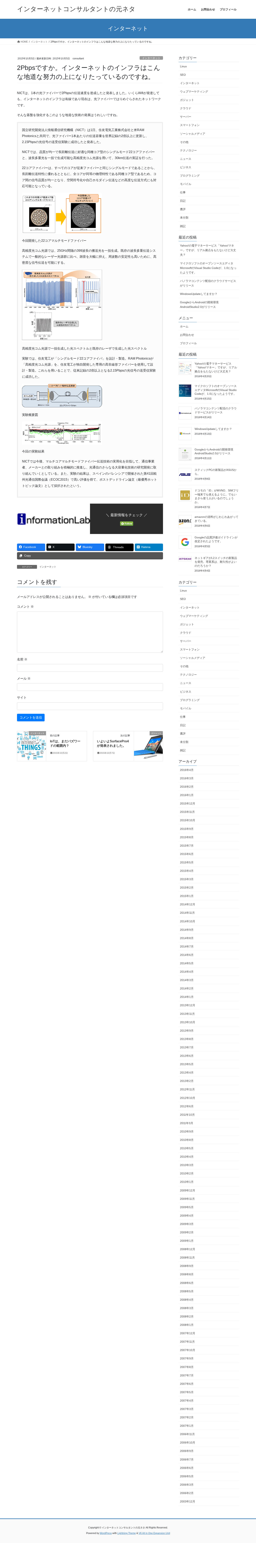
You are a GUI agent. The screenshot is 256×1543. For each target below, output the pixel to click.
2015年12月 (187, 803)
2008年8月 (187, 1274)
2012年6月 (187, 1106)
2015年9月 (187, 828)
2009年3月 (187, 1224)
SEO (183, 74)
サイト (22, 697)
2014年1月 (187, 996)
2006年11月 (187, 1434)
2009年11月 (187, 1198)
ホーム (184, 326)
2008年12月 (187, 1249)
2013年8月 (187, 1039)
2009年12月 (187, 1190)
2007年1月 (187, 1425)
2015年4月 (187, 870)
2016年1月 (187, 795)
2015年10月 (187, 820)
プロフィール (188, 343)
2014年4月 (187, 971)
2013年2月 (187, 1081)
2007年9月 (187, 1358)
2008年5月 (187, 1291)
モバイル (185, 184)
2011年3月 (186, 1123)
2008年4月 (187, 1299)
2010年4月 (187, 1156)
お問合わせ (187, 334)
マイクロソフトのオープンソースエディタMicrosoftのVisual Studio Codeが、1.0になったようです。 (208, 268)
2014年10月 (187, 921)
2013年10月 (187, 1022)
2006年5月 (187, 1476)
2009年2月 (187, 1232)
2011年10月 (187, 1114)
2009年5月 (187, 1207)
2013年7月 (187, 1047)
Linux (183, 66)
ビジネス (185, 167)
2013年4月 (187, 1072)
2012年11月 (187, 1089)
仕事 (183, 192)
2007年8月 (187, 1367)
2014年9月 (187, 929)
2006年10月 (187, 1442)
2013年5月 (187, 1064)
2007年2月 (187, 1417)
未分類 (184, 217)
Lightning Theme (126, 1533)
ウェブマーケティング (194, 91)
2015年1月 (187, 896)
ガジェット (187, 99)
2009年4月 (187, 1215)
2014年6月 (187, 954)
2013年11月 (187, 1013)
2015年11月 (187, 811)
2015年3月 (187, 879)
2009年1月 (187, 1240)
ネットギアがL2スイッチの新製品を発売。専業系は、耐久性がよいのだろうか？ (216, 561)
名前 (22, 659)
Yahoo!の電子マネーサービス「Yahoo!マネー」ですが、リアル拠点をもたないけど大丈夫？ (208, 250)
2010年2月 (187, 1173)
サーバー (185, 116)
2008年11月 (187, 1257)
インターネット (151, 58)
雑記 (183, 226)
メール (24, 678)
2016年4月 (187, 770)
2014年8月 (187, 938)
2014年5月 (187, 963)
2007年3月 (187, 1409)
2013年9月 (187, 1030)
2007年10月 (187, 1350)
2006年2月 (187, 1493)
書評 (183, 209)
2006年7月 (187, 1459)
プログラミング (190, 175)
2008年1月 (187, 1324)
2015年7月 (187, 845)
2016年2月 (187, 786)
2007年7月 (187, 1375)
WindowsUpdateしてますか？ (198, 293)
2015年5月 (187, 862)
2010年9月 (187, 1131)
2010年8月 (187, 1139)
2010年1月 (187, 1181)
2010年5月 (187, 1148)
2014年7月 (187, 946)
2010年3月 (187, 1165)
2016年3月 (187, 778)
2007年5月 (187, 1392)
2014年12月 (187, 904)
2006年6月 (187, 1467)
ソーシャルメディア (192, 133)
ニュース (185, 158)
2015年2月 (187, 887)
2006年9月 (187, 1451)
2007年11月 (187, 1341)
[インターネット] (31, 746)
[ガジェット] (148, 746)
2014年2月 (187, 988)
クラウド (185, 108)
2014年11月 (187, 912)
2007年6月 (187, 1383)
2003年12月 (187, 1501)
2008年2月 (187, 1316)
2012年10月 (187, 1098)
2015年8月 (187, 837)
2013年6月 (187, 1055)
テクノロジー (188, 150)
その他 (184, 142)
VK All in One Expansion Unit (154, 1533)
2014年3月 (187, 980)
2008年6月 (187, 1283)
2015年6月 (187, 854)
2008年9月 (187, 1266)
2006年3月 (187, 1484)
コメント (25, 606)
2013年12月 (187, 1005)
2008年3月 (187, 1308)
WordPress (106, 1533)
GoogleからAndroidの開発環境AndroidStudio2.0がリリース (199, 304)
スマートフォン (190, 125)
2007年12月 (187, 1333)
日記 (183, 200)
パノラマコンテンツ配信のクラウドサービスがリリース (208, 283)
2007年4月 (187, 1400)
